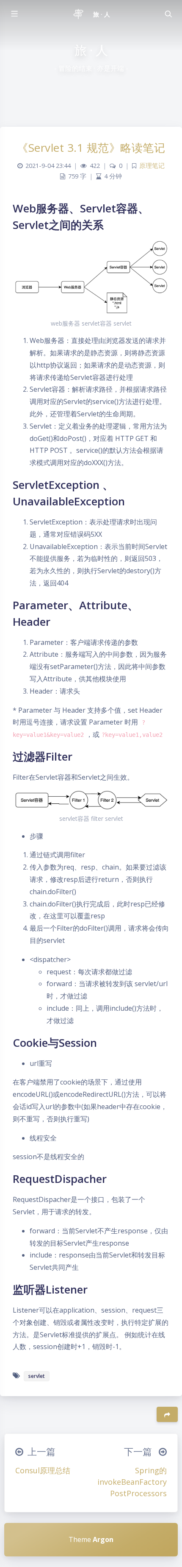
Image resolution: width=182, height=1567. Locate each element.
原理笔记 (152, 166)
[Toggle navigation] (168, 14)
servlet (36, 1376)
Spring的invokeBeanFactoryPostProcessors (132, 1481)
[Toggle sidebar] (14, 14)
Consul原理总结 (42, 1470)
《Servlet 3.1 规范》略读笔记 (91, 147)
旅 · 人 (101, 14)
